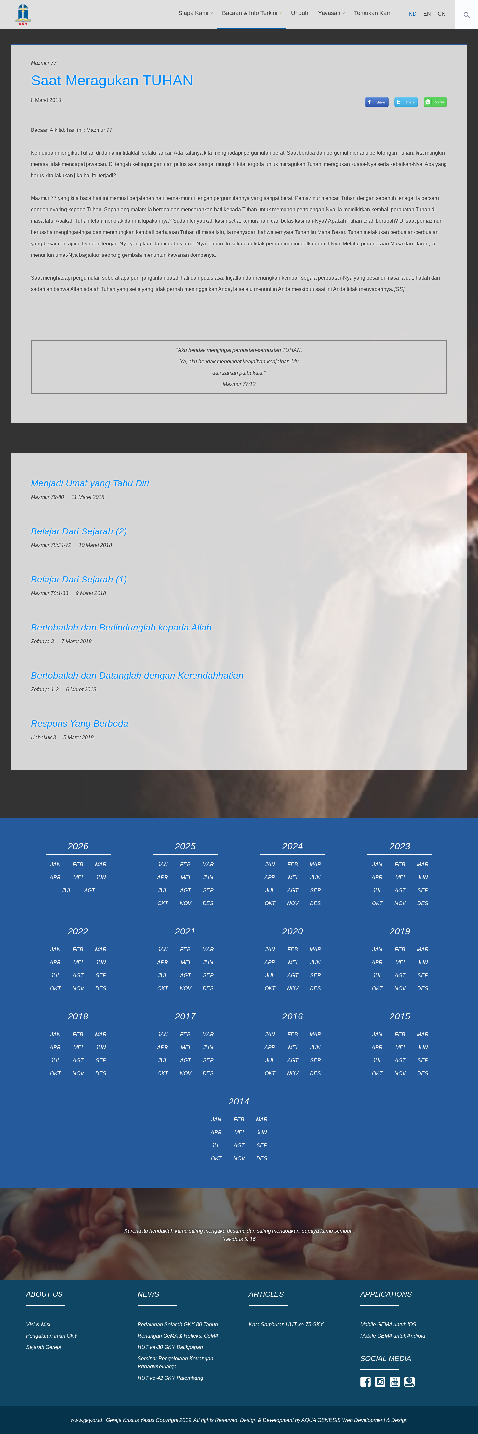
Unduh (299, 13)
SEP (208, 890)
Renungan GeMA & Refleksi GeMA (178, 1336)
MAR (101, 864)
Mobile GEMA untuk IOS (388, 1324)
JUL (67, 890)
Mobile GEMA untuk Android (392, 1336)
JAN (55, 864)
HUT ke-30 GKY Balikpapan (170, 1347)
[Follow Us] (365, 1382)
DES (208, 903)
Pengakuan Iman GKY (52, 1336)
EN (427, 14)
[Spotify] (409, 1382)
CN (441, 14)
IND (412, 14)
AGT (89, 890)
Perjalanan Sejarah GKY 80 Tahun (178, 1324)
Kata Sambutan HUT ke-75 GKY (286, 1324)
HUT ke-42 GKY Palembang (170, 1378)
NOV (185, 903)
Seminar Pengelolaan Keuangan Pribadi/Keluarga (175, 1362)
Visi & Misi (38, 1324)
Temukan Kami (373, 13)
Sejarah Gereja (43, 1347)
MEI (78, 877)
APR (55, 877)
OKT (162, 903)
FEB (78, 864)
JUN (101, 877)
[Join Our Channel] (395, 1382)
